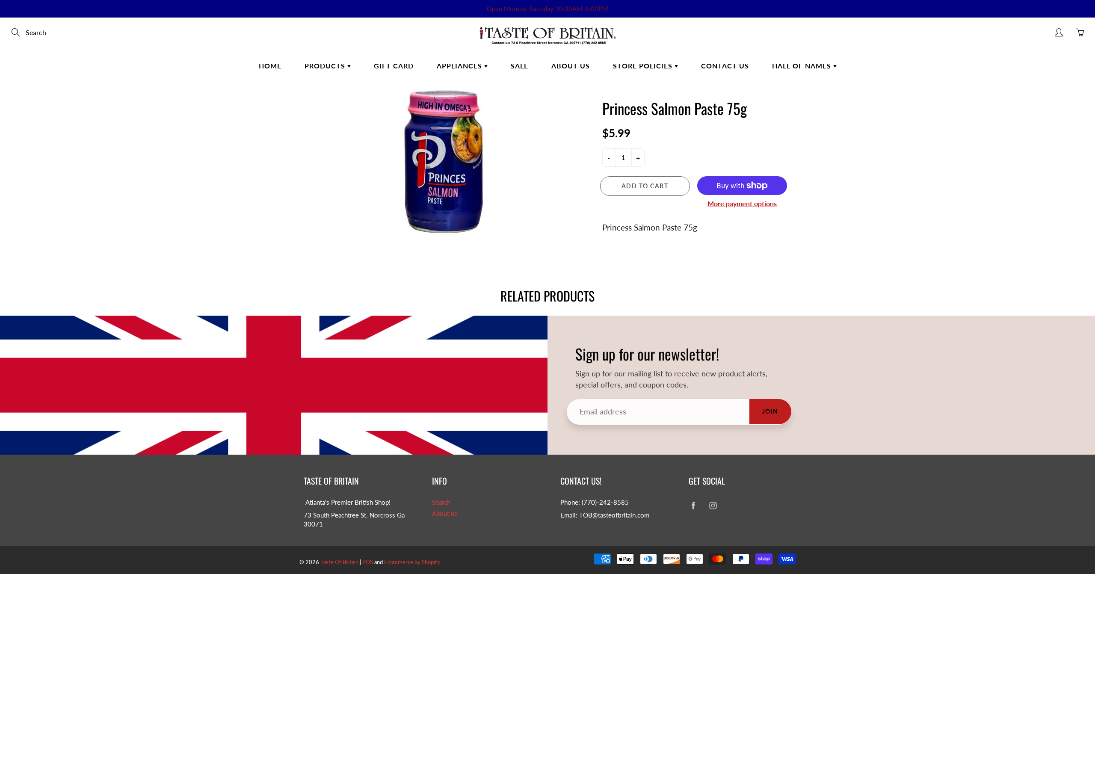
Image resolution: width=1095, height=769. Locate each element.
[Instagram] (712, 505)
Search (441, 502)
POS (367, 562)
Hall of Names (802, 66)
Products (326, 66)
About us (444, 513)
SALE (519, 66)
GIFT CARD (394, 66)
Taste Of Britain (340, 562)
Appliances (460, 66)
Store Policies (644, 66)
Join (770, 411)
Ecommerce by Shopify (412, 562)
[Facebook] (693, 505)
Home (270, 66)
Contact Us (725, 66)
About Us (570, 66)
